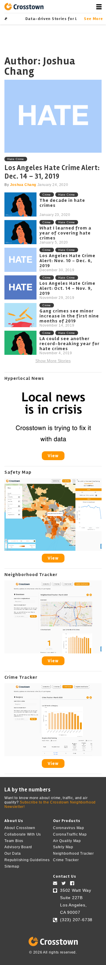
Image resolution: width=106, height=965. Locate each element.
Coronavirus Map (68, 828)
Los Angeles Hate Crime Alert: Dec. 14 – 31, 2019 (52, 172)
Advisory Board (18, 847)
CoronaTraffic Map (70, 834)
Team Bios (13, 840)
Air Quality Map (67, 840)
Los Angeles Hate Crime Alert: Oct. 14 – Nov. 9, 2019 (67, 288)
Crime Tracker (66, 860)
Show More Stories (53, 360)
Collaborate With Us (22, 834)
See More (93, 18)
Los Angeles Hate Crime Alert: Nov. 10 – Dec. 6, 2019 (67, 260)
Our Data (12, 853)
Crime (46, 194)
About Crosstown (19, 828)
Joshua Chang (23, 185)
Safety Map (63, 847)
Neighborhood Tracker (73, 853)
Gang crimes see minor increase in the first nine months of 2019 (69, 316)
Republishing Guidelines (26, 860)
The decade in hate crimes (62, 203)
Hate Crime (15, 159)
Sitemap (11, 866)
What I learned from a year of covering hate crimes (65, 233)
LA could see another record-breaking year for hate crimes (69, 343)
